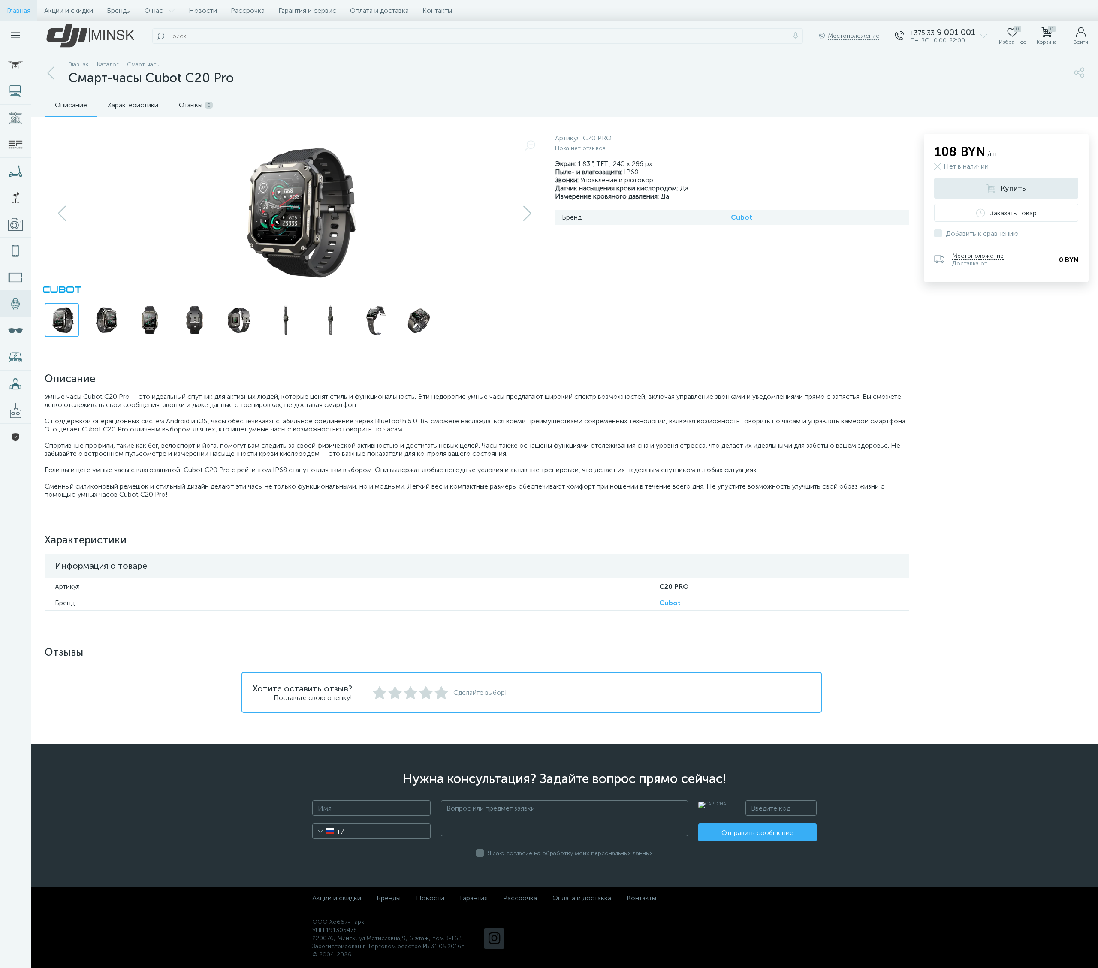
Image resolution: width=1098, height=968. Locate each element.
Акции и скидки (68, 10)
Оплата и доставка (379, 10)
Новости (203, 10)
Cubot (741, 217)
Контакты (437, 10)
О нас (154, 10)
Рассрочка (248, 10)
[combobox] (328, 831)
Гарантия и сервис (307, 10)
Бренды (119, 10)
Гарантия (474, 898)
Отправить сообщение (757, 833)
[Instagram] (494, 938)
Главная (18, 10)
